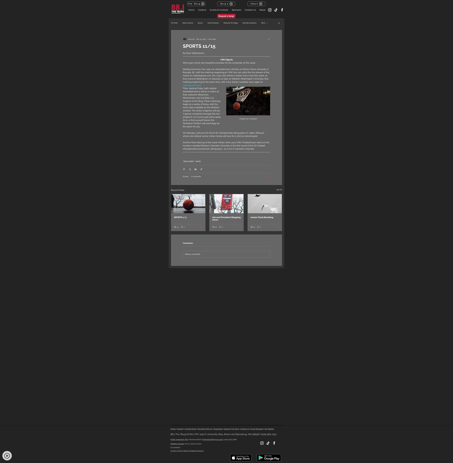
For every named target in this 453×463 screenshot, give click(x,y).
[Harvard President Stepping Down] (227, 203)
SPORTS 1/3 (180, 217)
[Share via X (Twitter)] (190, 169)
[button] (202, 10)
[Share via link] (201, 169)
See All (279, 190)
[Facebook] (282, 10)
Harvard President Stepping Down (226, 218)
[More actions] (268, 39)
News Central (187, 23)
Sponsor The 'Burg (231, 429)
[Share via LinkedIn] (195, 169)
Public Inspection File (179, 439)
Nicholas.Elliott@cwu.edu (213, 439)
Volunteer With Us (204, 429)
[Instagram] (270, 10)
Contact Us (244, 429)
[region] (8, 456)
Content (180, 429)
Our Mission (269, 429)
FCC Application (175, 447)
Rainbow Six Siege (231, 23)
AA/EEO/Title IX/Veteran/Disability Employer (187, 451)
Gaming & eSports (249, 23)
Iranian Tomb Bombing (262, 217)
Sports (200, 23)
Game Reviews (213, 23)
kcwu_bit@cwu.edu (193, 444)
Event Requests (256, 429)
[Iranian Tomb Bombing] (265, 203)
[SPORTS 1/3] (188, 203)
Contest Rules (190, 429)
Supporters (218, 429)
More (263, 23)
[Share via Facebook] (184, 169)
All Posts (174, 23)
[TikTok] (276, 10)
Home (173, 429)
